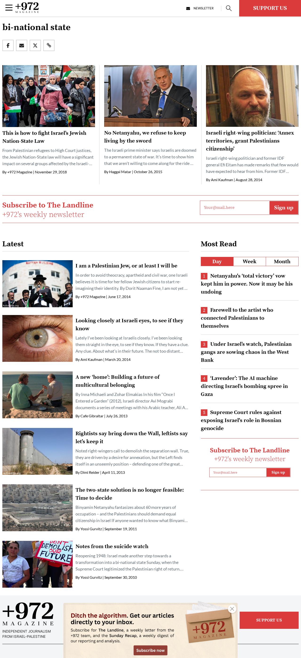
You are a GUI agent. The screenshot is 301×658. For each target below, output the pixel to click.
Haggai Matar (120, 171)
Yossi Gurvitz (91, 528)
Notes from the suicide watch (111, 546)
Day (217, 261)
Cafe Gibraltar (91, 416)
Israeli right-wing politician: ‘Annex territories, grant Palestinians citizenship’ (250, 141)
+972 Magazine (19, 172)
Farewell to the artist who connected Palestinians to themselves (237, 318)
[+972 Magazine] (27, 11)
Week (250, 261)
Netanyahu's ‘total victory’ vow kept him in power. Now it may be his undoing (247, 284)
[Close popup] (232, 609)
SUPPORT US (270, 8)
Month (282, 261)
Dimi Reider (89, 472)
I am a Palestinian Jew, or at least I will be (126, 266)
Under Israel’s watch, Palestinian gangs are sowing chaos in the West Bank (246, 352)
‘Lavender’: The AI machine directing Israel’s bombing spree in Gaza (244, 386)
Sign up (283, 207)
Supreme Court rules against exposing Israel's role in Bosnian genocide (241, 420)
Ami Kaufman (222, 179)
